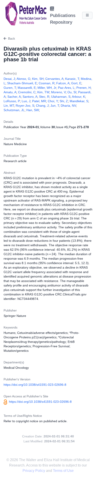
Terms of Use (63, 471)
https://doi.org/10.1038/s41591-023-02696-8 (35, 384)
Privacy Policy (34, 471)
